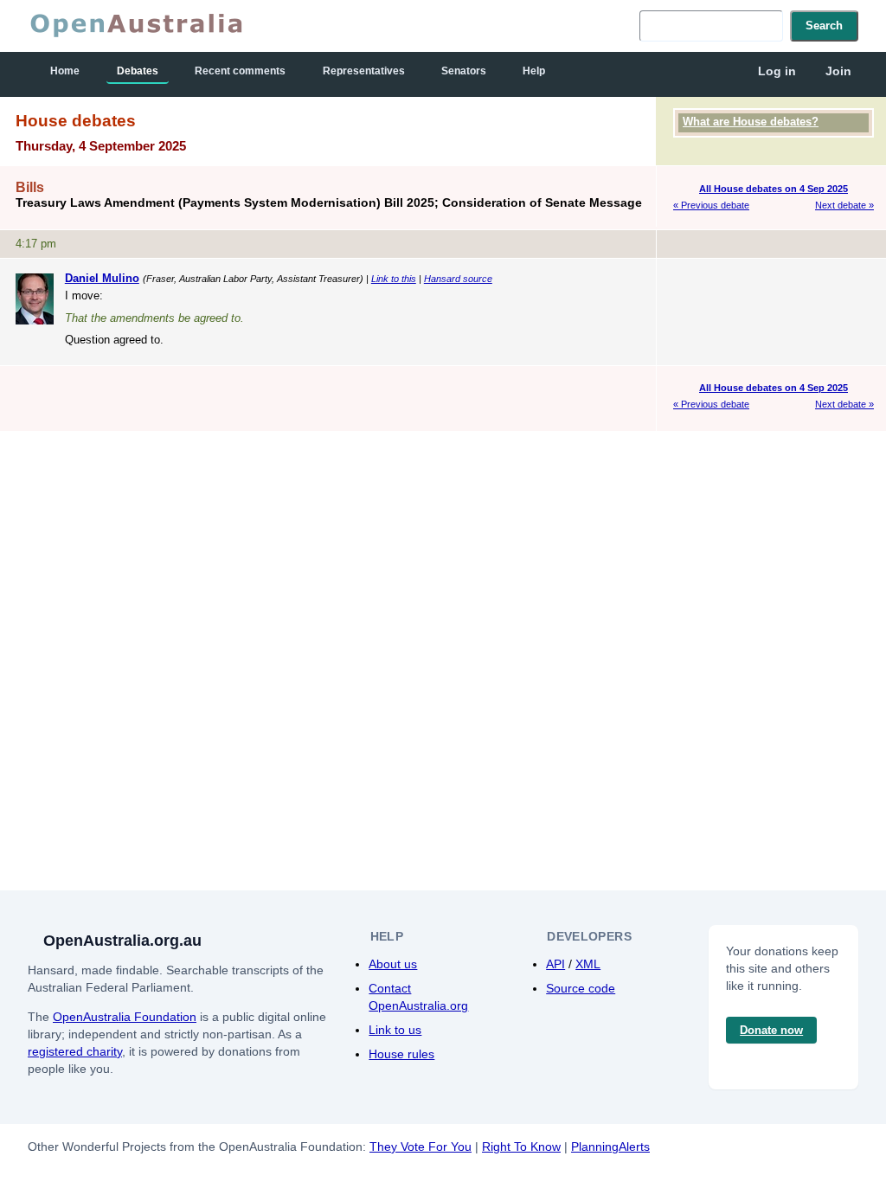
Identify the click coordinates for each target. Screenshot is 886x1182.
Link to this (393, 278)
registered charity (75, 1051)
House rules (401, 1054)
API (555, 964)
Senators (463, 71)
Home (65, 71)
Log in (777, 71)
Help (534, 71)
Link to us (395, 1030)
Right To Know (521, 1146)
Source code (580, 988)
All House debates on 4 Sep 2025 (773, 188)
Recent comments (240, 71)
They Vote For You (420, 1146)
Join (838, 71)
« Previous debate (711, 205)
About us (393, 964)
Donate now (771, 1030)
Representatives (364, 71)
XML (587, 964)
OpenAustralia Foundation (124, 1017)
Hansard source (458, 278)
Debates (137, 71)
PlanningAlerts (610, 1146)
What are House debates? (751, 121)
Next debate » (844, 205)
